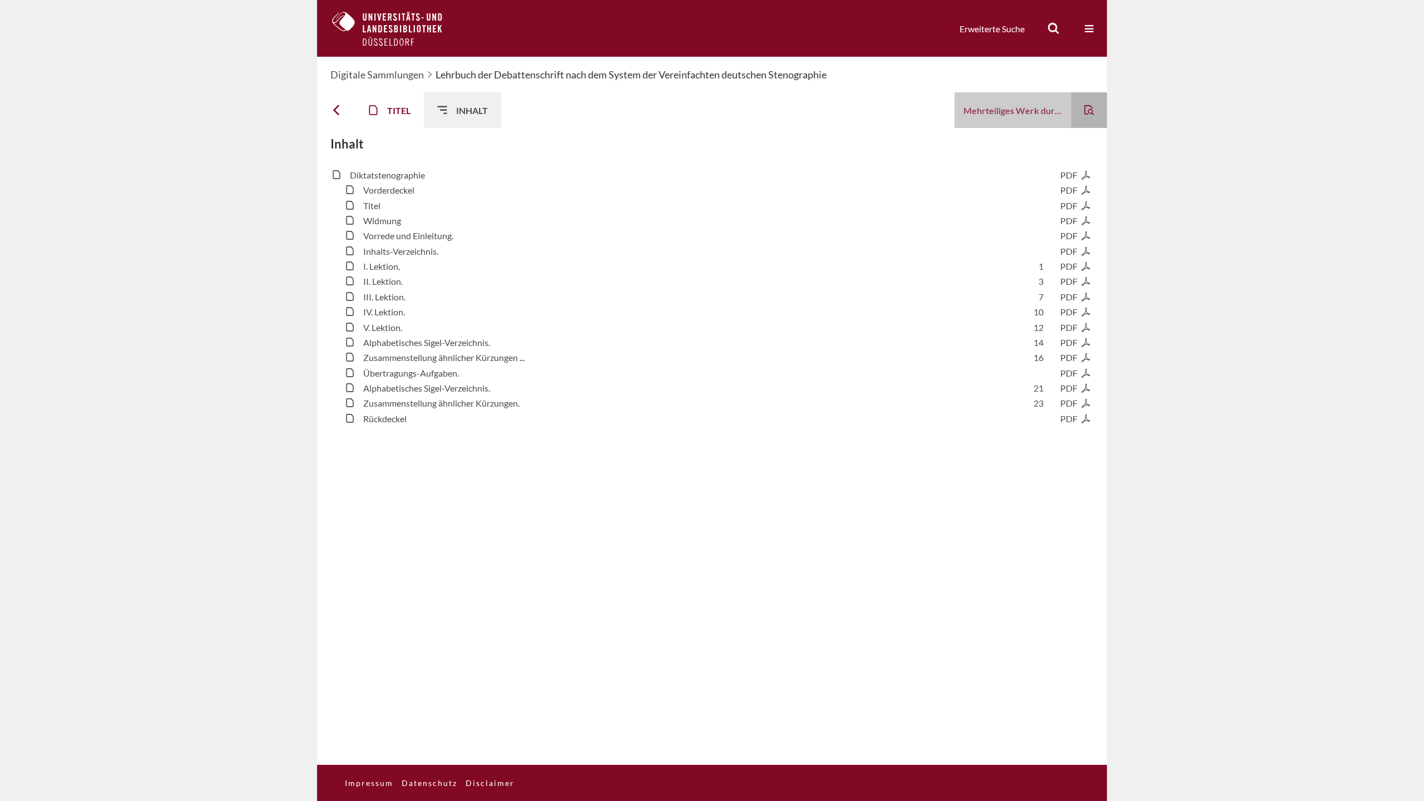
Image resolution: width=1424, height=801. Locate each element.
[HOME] (395, 28)
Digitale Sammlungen (377, 74)
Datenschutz (429, 783)
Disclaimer (490, 783)
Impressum (369, 783)
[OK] (1053, 28)
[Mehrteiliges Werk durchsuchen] (1089, 110)
